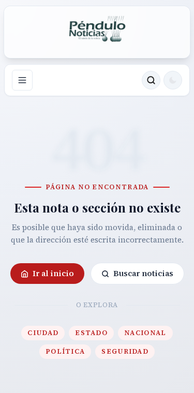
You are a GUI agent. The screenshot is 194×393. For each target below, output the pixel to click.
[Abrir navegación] (22, 80)
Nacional (145, 332)
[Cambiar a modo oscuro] (172, 80)
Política (65, 351)
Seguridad (124, 351)
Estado (91, 332)
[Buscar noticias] (151, 80)
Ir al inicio (53, 273)
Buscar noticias (143, 273)
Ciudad (42, 332)
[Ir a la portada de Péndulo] (97, 29)
